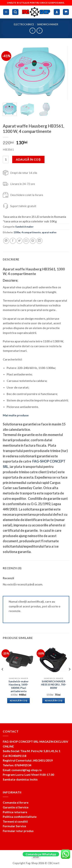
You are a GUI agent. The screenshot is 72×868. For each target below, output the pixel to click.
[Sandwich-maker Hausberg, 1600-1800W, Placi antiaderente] (18, 659)
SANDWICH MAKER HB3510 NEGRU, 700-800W (53, 684)
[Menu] (6, 12)
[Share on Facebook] (13, 241)
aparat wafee (49, 232)
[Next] (63, 72)
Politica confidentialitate (20, 816)
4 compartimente (31, 232)
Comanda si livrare (15, 802)
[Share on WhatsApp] (6, 241)
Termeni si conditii (15, 821)
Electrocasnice (24, 24)
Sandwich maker (47, 24)
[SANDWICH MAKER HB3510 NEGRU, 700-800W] (53, 659)
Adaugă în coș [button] (18, 700)
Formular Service (14, 826)
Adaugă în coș (28, 159)
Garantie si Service (15, 807)
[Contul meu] (57, 12)
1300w (16, 232)
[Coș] (66, 12)
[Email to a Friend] (26, 241)
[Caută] (15, 12)
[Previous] (8, 72)
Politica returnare (15, 812)
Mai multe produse (16, 415)
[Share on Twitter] (19, 241)
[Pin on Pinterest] (33, 241)
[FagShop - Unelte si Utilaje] (36, 12)
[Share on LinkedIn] (39, 241)
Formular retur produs (18, 831)
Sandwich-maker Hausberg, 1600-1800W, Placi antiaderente (18, 686)
